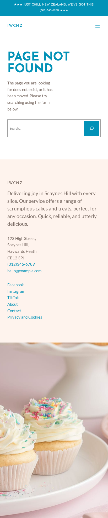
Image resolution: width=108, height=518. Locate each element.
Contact (14, 310)
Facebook (15, 284)
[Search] (91, 128)
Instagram (16, 291)
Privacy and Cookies (24, 317)
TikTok (13, 297)
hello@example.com (24, 270)
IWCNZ (15, 26)
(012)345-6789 (49, 10)
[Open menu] (97, 26)
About (12, 304)
